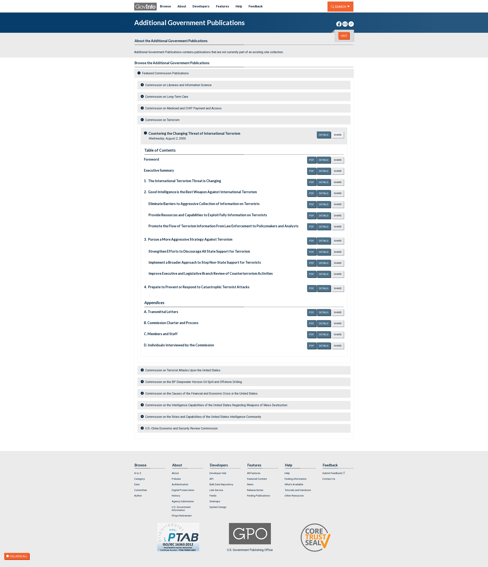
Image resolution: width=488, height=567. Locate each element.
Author (138, 495)
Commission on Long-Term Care (166, 97)
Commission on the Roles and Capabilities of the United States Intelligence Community (203, 417)
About (175, 473)
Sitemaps (214, 501)
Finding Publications (258, 495)
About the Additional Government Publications (171, 41)
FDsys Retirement (182, 515)
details (323, 134)
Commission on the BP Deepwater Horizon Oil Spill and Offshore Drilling (193, 382)
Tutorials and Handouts (298, 490)
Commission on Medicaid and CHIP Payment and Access (183, 108)
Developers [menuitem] (201, 6)
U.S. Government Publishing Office (250, 550)
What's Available (294, 484)
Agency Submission (183, 501)
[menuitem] (150, 473)
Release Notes (255, 490)
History (176, 495)
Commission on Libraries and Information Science (178, 85)
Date (137, 484)
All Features (253, 473)
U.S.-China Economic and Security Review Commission (181, 428)
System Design (217, 507)
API (211, 478)
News (250, 484)
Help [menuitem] (239, 6)
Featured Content (257, 478)
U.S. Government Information (181, 508)
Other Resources (294, 495)
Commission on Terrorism (162, 120)
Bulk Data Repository (221, 484)
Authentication (180, 484)
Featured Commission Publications (165, 73)
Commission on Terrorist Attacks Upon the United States (182, 370)
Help (344, 35)
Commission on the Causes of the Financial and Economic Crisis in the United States (201, 393)
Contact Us (328, 478)
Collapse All (18, 556)
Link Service (216, 490)
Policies (176, 478)
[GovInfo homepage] (145, 6)
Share (338, 134)
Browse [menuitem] (165, 6)
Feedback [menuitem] (256, 6)
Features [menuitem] (222, 6)
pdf (312, 159)
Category (139, 478)
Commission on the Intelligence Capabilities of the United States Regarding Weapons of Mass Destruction (216, 405)
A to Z (137, 473)
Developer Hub (217, 473)
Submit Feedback (332, 473)
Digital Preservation (183, 490)
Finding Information (296, 478)
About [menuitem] (181, 6)
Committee (140, 490)
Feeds (212, 495)
